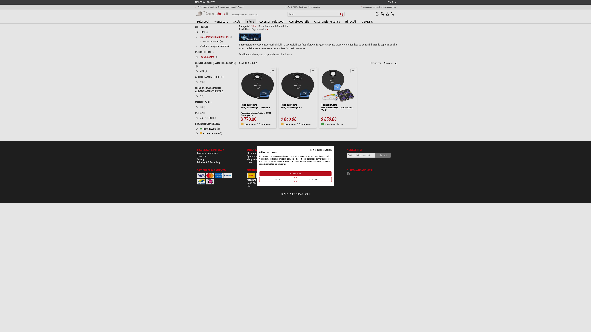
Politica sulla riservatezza (321, 150)
